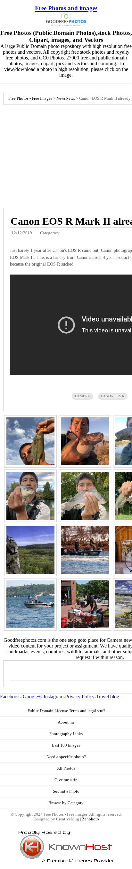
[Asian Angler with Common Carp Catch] (30, 495)
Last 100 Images (66, 745)
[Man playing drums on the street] (85, 604)
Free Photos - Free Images (30, 98)
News (61, 98)
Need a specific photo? (66, 757)
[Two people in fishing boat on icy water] (85, 550)
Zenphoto (90, 819)
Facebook (10, 696)
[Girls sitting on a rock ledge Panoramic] (30, 550)
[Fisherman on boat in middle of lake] (30, 604)
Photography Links (66, 734)
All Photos (66, 768)
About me (66, 722)
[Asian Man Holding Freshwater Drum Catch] (85, 495)
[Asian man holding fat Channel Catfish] (85, 441)
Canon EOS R (112, 396)
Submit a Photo (66, 791)
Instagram (53, 696)
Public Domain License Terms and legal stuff (66, 711)
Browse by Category (66, 803)
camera (82, 396)
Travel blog (107, 696)
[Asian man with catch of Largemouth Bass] (30, 441)
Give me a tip (66, 780)
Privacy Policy (80, 696)
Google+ (32, 696)
